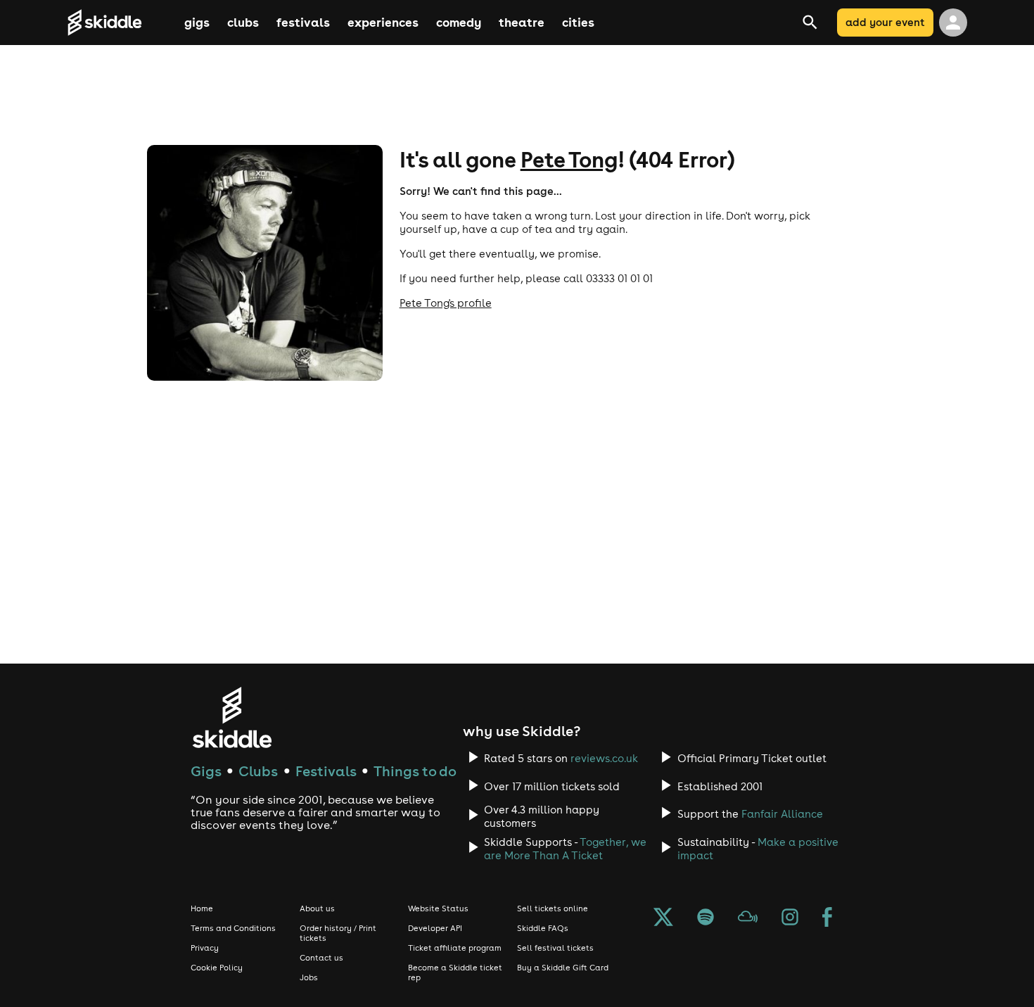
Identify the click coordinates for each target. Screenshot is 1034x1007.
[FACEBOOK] (827, 918)
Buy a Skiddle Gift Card (562, 968)
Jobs (309, 977)
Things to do (415, 771)
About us (317, 908)
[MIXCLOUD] (748, 918)
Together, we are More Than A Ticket (565, 848)
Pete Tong (569, 159)
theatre (521, 22)
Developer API (435, 928)
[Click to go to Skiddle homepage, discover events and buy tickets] (124, 22)
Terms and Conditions (233, 928)
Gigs (206, 771)
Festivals (326, 771)
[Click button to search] (828, 22)
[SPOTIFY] (705, 918)
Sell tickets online (552, 908)
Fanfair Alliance (782, 814)
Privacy (205, 948)
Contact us (321, 958)
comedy (458, 22)
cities (578, 22)
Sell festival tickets (555, 948)
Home (202, 908)
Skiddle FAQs (542, 928)
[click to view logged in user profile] (953, 22)
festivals (303, 22)
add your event (885, 22)
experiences (383, 22)
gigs (197, 22)
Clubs (258, 771)
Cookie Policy (217, 968)
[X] (663, 918)
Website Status (438, 908)
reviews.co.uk (604, 758)
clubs (243, 22)
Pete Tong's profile (446, 303)
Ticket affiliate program (455, 948)
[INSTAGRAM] (790, 918)
